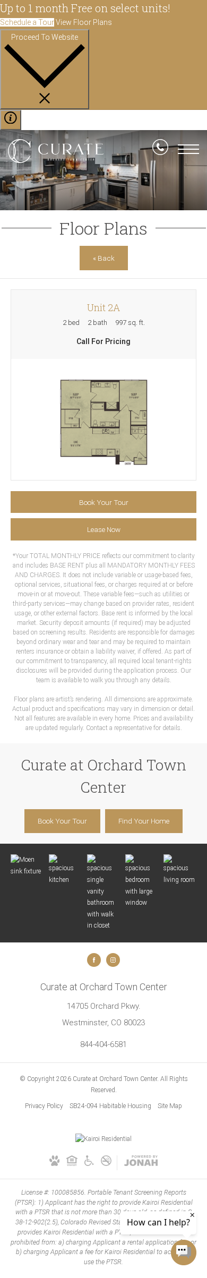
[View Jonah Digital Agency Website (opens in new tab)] (141, 1162)
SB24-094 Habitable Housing (110, 1106)
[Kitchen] (65, 870)
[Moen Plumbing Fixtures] (27, 865)
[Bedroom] (141, 881)
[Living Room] (179, 870)
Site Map (170, 1106)
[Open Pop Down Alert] (10, 120)
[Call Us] (160, 149)
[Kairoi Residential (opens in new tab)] (103, 1139)
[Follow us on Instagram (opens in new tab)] (113, 960)
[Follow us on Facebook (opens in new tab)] (94, 960)
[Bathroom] (103, 893)
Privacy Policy (44, 1106)
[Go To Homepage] (56, 150)
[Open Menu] (188, 149)
